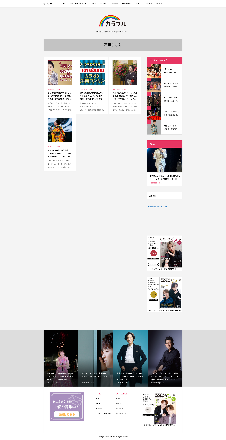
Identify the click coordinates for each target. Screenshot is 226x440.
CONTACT (160, 3)
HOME (98, 398)
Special (115, 3)
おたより (139, 3)
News (94, 3)
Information (126, 3)
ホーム (64, 3)
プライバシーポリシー (103, 414)
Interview (104, 3)
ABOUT (149, 3)
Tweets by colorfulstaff (157, 206)
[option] (61, 358)
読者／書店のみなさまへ (79, 3)
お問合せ (99, 408)
